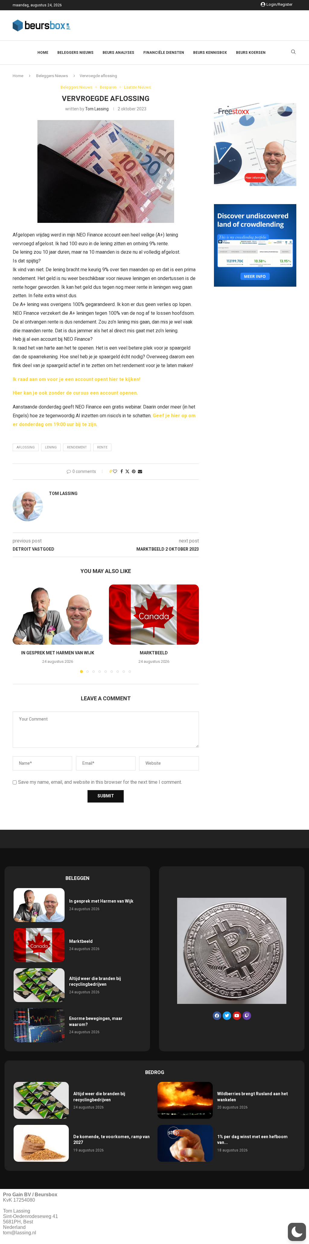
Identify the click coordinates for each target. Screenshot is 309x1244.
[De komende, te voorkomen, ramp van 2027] (41, 1143)
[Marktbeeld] (154, 615)
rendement (77, 447)
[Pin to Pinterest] (133, 471)
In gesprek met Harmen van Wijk (57, 653)
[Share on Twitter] (127, 471)
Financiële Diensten (163, 52)
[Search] (293, 53)
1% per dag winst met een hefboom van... (252, 1140)
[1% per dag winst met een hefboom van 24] (185, 1143)
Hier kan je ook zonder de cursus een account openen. (75, 393)
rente (102, 447)
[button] (21, 628)
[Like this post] (115, 471)
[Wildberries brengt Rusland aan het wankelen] (185, 1100)
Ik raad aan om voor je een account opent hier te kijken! (76, 379)
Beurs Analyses (118, 52)
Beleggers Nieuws (75, 52)
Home (42, 52)
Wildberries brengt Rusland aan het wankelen (252, 1097)
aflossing (26, 447)
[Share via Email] (140, 471)
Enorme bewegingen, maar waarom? (96, 1021)
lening (51, 447)
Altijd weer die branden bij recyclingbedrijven (95, 981)
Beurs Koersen (251, 52)
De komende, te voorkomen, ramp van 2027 (111, 1140)
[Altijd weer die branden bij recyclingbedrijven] (39, 985)
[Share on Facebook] (121, 471)
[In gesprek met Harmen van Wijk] (58, 615)
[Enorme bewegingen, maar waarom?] (39, 1025)
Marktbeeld (154, 653)
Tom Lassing (97, 109)
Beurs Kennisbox (210, 52)
